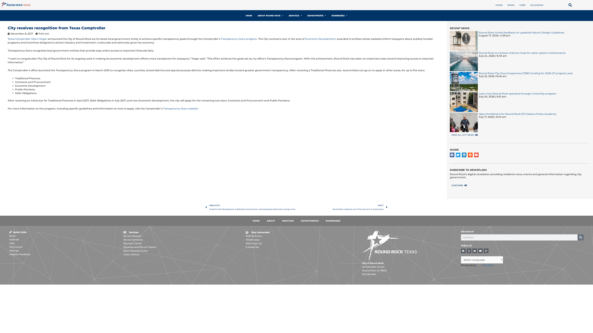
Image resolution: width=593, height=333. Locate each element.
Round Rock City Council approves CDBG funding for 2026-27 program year (526, 73)
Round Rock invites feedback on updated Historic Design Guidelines (521, 32)
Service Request (132, 236)
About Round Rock (269, 15)
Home (499, 5)
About (271, 221)
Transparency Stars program (239, 38)
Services (294, 15)
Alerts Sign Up (254, 243)
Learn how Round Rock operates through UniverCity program (517, 93)
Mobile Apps (253, 239)
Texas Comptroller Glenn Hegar (27, 38)
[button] (452, 155)
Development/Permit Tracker (139, 247)
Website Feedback (19, 254)
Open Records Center (135, 250)
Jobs (522, 5)
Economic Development (320, 38)
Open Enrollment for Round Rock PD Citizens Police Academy (517, 114)
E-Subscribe (252, 247)
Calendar (536, 5)
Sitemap (14, 250)
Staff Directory (254, 236)
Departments (315, 15)
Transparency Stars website (180, 108)
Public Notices (131, 254)
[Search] (581, 237)
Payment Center (132, 243)
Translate (488, 265)
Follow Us (466, 245)
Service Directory (133, 239)
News (511, 5)
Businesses (338, 15)
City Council (15, 247)
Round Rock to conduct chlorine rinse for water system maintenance (522, 52)
